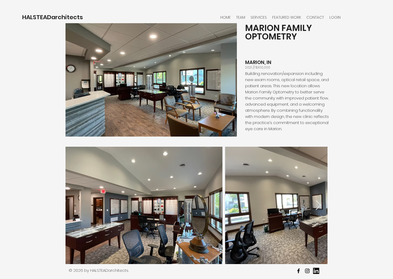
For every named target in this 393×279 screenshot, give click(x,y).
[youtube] (316, 271)
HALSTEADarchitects (52, 17)
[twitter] (307, 271)
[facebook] (298, 271)
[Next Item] (318, 205)
